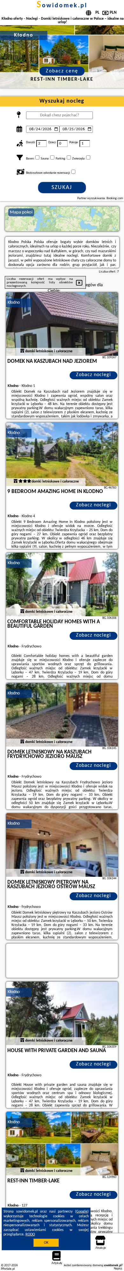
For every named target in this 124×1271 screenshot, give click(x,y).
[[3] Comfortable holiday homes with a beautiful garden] (62, 584)
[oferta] (22, 351)
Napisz (118, 1268)
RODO (30, 1234)
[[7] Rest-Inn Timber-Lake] (62, 1143)
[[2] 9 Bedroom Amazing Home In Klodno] (62, 454)
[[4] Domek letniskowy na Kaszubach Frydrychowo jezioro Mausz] (62, 715)
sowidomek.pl (62, 6)
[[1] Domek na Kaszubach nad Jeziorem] (62, 324)
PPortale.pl (8, 1269)
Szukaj (62, 188)
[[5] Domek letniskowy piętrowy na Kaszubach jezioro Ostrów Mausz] (62, 845)
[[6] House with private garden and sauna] (62, 1013)
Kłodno (14, 302)
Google (81, 1212)
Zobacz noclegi (93, 374)
